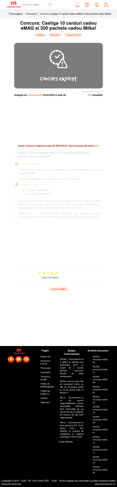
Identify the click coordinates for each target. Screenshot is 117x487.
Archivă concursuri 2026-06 (100, 379)
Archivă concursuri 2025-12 (100, 439)
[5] (56, 273)
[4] (52, 273)
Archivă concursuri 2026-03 (100, 409)
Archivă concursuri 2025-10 (100, 459)
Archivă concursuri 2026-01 (100, 429)
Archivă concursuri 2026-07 (100, 369)
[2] (44, 273)
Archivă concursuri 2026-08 (100, 359)
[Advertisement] (58, 119)
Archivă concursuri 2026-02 (100, 419)
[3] (48, 273)
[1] (40, 273)
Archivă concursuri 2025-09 (100, 469)
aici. (97, 145)
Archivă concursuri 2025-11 (100, 449)
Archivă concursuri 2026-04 (100, 399)
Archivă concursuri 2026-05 (100, 389)
